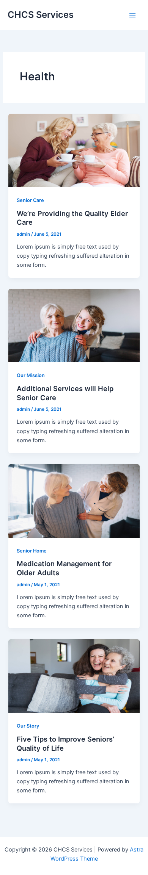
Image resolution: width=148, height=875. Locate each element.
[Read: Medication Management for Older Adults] (73, 500)
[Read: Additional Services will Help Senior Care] (73, 325)
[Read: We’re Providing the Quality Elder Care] (73, 150)
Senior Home (32, 551)
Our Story (28, 726)
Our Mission (31, 375)
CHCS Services (41, 14)
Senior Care (30, 200)
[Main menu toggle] (132, 15)
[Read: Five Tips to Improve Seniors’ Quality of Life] (73, 675)
